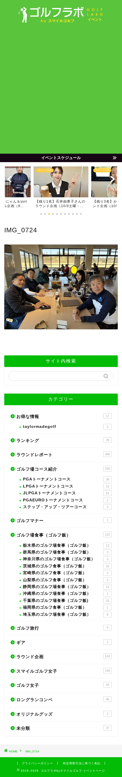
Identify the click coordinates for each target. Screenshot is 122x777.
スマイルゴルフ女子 (63, 671)
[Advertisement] (61, 90)
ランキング (62, 440)
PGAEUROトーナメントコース (65, 500)
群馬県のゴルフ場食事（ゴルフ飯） (65, 552)
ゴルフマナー (62, 520)
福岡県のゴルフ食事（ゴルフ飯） (65, 607)
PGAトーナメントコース (66, 479)
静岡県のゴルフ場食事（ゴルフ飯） (66, 587)
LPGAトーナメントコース (66, 486)
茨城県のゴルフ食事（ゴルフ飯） (66, 566)
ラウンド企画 (63, 656)
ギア (62, 642)
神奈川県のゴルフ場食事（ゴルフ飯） (65, 559)
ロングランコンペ (62, 699)
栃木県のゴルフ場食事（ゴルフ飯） (66, 545)
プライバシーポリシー (37, 763)
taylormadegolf (65, 426)
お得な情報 (62, 416)
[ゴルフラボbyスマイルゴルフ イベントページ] (61, 21)
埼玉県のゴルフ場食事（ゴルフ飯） (65, 614)
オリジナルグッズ (62, 714)
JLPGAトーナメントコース (66, 493)
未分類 (62, 728)
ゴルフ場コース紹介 (63, 469)
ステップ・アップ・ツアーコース (65, 507)
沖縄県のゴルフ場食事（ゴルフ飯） (65, 593)
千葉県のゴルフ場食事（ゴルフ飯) (66, 600)
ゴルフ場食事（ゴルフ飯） (63, 535)
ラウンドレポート (63, 454)
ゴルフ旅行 (62, 628)
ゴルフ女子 (62, 685)
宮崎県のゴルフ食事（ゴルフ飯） (65, 573)
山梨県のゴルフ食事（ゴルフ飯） (65, 580)
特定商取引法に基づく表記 (81, 763)
